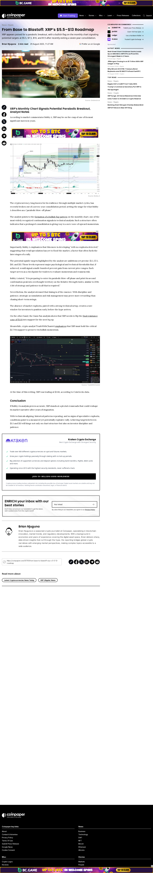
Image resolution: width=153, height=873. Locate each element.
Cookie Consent (8, 850)
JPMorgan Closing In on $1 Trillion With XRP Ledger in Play (125, 62)
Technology (83, 834)
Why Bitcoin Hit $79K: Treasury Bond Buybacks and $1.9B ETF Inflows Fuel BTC (124, 70)
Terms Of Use (7, 841)
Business (81, 831)
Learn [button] (110, 15)
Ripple (11, 25)
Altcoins (81, 850)
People (81, 865)
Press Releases (123, 15)
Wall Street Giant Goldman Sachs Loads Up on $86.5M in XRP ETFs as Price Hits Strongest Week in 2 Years (124, 53)
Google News (7, 847)
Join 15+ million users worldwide (51, 476)
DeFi (80, 838)
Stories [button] (91, 15)
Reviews (5, 865)
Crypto (116, 93)
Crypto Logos (7, 862)
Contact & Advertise (10, 834)
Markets (81, 862)
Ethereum (82, 847)
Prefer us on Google (91, 44)
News (4, 25)
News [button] (81, 15)
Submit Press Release (10, 844)
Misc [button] (101, 15)
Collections (136, 15)
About (4, 831)
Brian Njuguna (9, 44)
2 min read (23, 44)
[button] (122, 15)
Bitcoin (81, 844)
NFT (80, 841)
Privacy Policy (90, 510)
